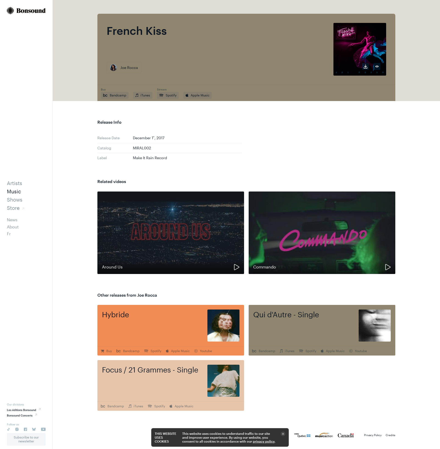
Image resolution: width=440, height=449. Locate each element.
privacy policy (264, 441)
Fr (9, 233)
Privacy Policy (373, 435)
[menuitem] (26, 11)
